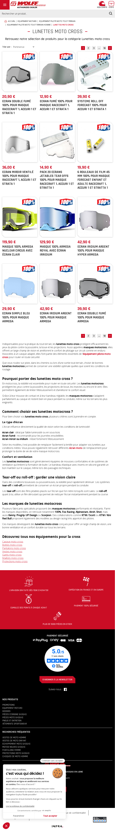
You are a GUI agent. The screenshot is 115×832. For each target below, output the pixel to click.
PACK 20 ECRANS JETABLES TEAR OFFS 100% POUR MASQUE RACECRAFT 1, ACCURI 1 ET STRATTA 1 (57, 180)
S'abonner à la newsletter (57, 679)
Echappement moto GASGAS (16, 743)
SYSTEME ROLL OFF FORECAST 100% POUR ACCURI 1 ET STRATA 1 (92, 105)
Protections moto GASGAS (15, 753)
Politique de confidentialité (73, 812)
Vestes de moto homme (14, 737)
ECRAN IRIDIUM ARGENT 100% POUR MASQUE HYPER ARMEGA (93, 251)
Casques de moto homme (15, 756)
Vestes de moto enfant (14, 740)
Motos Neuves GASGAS (13, 747)
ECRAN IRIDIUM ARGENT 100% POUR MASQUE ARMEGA (56, 317)
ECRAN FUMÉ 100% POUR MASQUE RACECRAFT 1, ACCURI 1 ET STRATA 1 (56, 105)
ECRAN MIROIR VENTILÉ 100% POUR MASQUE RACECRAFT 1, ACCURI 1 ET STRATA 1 (19, 178)
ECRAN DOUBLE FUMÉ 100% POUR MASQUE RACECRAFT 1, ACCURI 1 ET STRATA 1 (19, 107)
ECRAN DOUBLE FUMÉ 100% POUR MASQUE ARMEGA (91, 317)
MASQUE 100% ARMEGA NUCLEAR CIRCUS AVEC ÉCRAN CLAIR (17, 251)
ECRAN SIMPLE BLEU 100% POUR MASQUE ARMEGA (16, 317)
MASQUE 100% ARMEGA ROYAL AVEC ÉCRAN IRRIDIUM (55, 251)
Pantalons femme (11, 750)
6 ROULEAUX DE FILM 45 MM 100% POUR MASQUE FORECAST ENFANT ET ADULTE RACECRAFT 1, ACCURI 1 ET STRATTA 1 (93, 180)
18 (104, 48)
